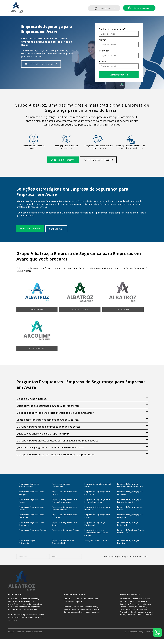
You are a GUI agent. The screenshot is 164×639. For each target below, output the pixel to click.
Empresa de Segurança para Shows (64, 523)
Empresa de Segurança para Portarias (64, 516)
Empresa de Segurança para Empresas (130, 493)
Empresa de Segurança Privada (65, 530)
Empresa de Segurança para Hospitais (97, 508)
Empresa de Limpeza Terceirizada (61, 485)
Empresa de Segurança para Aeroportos (31, 493)
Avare (54, 556)
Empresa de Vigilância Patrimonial (28, 541)
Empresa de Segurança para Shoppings (31, 523)
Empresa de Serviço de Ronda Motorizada (130, 531)
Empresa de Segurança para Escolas (31, 500)
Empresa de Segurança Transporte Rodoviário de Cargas (96, 533)
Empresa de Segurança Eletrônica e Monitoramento (130, 485)
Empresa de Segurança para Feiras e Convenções (130, 500)
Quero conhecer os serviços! (41, 64)
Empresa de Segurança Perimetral (127, 523)
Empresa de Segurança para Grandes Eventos (64, 508)
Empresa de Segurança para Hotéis (130, 508)
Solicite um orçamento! (63, 159)
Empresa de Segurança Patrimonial (94, 523)
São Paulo (23, 556)
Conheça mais (56, 228)
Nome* (102, 39)
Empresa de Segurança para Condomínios (97, 493)
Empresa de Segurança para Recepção (130, 516)
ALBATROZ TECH (123, 309)
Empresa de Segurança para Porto (97, 516)
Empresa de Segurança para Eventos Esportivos (97, 500)
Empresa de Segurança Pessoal (33, 530)
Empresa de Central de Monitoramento (29, 485)
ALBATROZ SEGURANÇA (80, 309)
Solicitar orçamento (30, 228)
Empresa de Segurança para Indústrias (31, 516)
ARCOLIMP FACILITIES (37, 348)
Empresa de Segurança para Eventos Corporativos (64, 500)
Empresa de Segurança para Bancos (64, 493)
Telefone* (104, 50)
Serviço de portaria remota (96, 540)
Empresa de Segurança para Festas (31, 508)
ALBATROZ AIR (37, 309)
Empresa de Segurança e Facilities (128, 541)
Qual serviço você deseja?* (112, 29)
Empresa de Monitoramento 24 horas (98, 485)
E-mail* (102, 61)
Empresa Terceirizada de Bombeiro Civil (63, 541)
